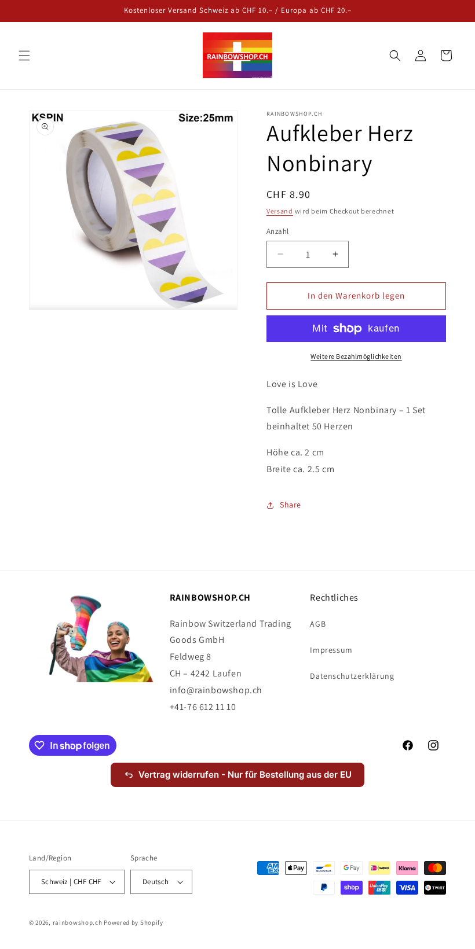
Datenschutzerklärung (352, 676)
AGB (318, 624)
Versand (279, 211)
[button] (24, 55)
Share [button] (290, 504)
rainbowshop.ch (78, 922)
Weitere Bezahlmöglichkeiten (356, 356)
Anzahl (277, 231)
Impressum (331, 650)
